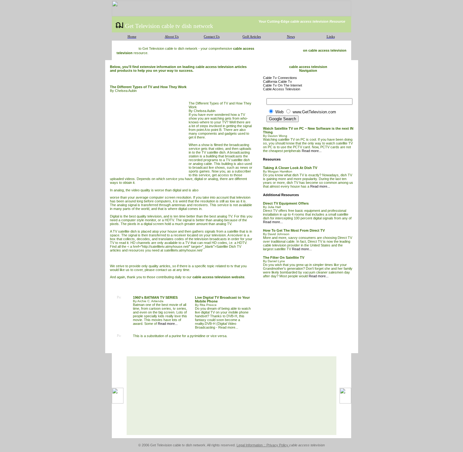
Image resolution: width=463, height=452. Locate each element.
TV (243, 114)
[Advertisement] (149, 137)
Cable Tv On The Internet (282, 85)
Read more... (168, 323)
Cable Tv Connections (280, 78)
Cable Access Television (281, 89)
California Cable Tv (277, 81)
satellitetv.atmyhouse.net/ (183, 250)
